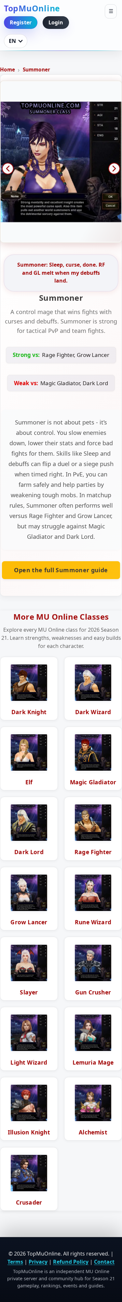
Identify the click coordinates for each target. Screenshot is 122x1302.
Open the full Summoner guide (61, 570)
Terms (15, 1261)
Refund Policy (70, 1261)
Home (7, 69)
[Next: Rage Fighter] (114, 168)
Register (21, 22)
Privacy (38, 1261)
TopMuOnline (32, 8)
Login (55, 22)
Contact (104, 1261)
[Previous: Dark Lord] (8, 168)
